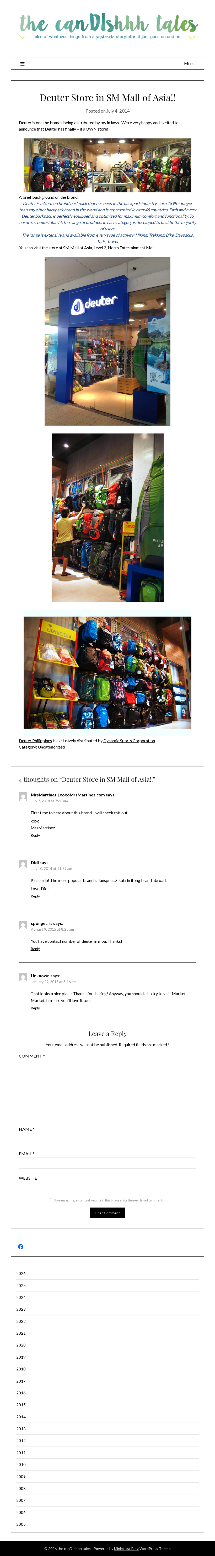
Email (26, 1153)
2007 (21, 1500)
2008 (21, 1488)
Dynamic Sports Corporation (129, 740)
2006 (21, 1512)
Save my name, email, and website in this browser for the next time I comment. (108, 1200)
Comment (32, 1055)
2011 (21, 1452)
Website (28, 1177)
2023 (21, 1309)
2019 (21, 1357)
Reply (35, 835)
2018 (21, 1369)
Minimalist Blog (126, 1548)
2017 (21, 1381)
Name (26, 1128)
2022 (21, 1321)
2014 (21, 1416)
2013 (21, 1428)
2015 (21, 1404)
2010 (21, 1464)
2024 (21, 1297)
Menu (189, 63)
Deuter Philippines (35, 740)
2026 (21, 1273)
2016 (21, 1392)
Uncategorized (51, 746)
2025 (21, 1285)
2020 (21, 1345)
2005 (21, 1524)
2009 (21, 1476)
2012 (21, 1440)
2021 (21, 1333)
